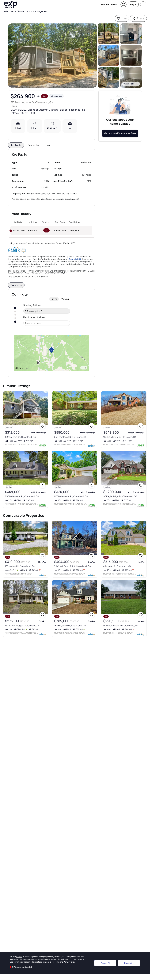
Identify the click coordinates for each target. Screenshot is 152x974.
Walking (65, 298)
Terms (57, 962)
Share (140, 18)
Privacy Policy (69, 962)
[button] (52, 55)
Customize (129, 963)
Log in (133, 4)
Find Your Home (109, 4)
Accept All (105, 963)
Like (124, 18)
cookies (19, 957)
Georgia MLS (75, 259)
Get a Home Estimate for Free (120, 133)
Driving (54, 298)
